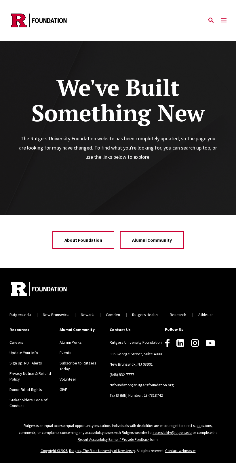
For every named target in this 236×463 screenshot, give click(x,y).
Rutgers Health (145, 314)
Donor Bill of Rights (25, 389)
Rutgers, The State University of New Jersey (102, 450)
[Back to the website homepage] (38, 20)
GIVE (63, 389)
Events (65, 352)
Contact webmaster (180, 450)
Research (178, 314)
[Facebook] (167, 343)
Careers (16, 342)
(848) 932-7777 (122, 374)
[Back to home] (47, 289)
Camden (113, 314)
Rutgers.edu (20, 314)
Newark (87, 314)
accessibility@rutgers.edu (172, 432)
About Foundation (83, 240)
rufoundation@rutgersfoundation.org (142, 385)
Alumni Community (152, 240)
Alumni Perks (71, 342)
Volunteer (68, 379)
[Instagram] (195, 343)
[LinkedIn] (180, 343)
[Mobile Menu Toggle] (223, 20)
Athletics (206, 314)
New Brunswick (56, 314)
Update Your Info (23, 352)
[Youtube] (210, 343)
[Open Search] (211, 20)
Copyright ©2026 (54, 450)
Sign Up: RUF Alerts (25, 363)
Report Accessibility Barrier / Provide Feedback (113, 439)
